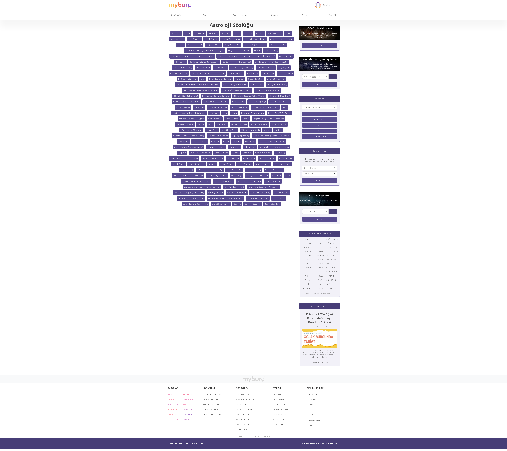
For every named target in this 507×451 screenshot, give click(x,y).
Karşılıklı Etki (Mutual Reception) (268, 118)
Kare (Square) (231, 118)
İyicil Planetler (215, 118)
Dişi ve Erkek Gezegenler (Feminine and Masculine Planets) (246, 56)
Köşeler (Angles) (239, 124)
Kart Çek (319, 45)
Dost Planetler (203, 67)
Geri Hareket (256, 84)
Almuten (226, 33)
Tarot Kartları (278, 424)
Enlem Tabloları (235, 73)
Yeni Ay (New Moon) (234, 187)
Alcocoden (199, 33)
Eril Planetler (268, 73)
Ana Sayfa (176, 15)
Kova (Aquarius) (278, 124)
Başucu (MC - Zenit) (231, 39)
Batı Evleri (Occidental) (255, 39)
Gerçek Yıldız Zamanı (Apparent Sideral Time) (197, 84)
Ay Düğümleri (177, 39)
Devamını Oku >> (319, 362)
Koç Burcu (171, 394)
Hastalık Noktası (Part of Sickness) (189, 113)
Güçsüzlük (199, 107)
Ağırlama (176, 33)
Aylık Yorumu (319, 131)
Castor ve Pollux (278, 45)
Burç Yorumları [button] (241, 15)
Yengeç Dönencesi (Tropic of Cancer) (202, 187)
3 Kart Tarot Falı (279, 404)
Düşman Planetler (265, 67)
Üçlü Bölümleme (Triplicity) (210, 170)
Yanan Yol (276, 175)
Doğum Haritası (242, 424)
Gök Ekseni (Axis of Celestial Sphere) (200, 90)
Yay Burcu (187, 404)
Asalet (288, 33)
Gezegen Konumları (244, 414)
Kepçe (201, 124)
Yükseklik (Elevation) (260, 192)
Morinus (278, 130)
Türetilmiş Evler (262, 164)
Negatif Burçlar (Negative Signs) (188, 136)
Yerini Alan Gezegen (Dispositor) (263, 187)
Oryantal (215, 141)
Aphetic (260, 33)
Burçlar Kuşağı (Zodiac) (255, 45)
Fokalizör (239, 79)
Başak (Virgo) (211, 39)
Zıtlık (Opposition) (220, 204)
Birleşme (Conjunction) (281, 39)
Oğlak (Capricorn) (240, 136)
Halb (284, 107)
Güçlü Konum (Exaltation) (216, 101)
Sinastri (235, 153)
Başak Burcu (172, 419)
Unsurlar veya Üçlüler (217, 175)
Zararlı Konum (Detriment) (195, 204)
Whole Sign (236, 175)
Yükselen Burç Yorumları (212, 414)
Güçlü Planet (238, 101)
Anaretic (248, 33)
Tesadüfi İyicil (178, 164)
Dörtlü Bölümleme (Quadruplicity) (271, 62)
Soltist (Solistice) (263, 153)
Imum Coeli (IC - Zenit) (279, 113)
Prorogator (234, 147)
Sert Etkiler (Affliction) (200, 153)
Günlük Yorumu (319, 119)
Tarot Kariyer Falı (280, 414)
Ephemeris (252, 73)
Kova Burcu (188, 414)
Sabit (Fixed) (250, 147)
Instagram (313, 395)
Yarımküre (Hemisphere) (249, 181)
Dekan (257, 50)
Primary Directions (216, 147)
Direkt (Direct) (271, 50)
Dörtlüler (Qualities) (182, 67)
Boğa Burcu (172, 399)
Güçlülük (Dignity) (257, 101)
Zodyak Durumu (252, 204)
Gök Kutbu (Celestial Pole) (267, 90)
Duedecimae (220, 67)
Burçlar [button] (207, 15)
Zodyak (237, 204)
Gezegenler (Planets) (277, 84)
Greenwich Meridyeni (279, 96)
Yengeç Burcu (172, 409)
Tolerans (212, 164)
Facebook (313, 405)
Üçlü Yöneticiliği (253, 170)
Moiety (267, 130)
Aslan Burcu (172, 414)
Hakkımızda (176, 443)
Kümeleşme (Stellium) (191, 130)
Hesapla (320, 84)
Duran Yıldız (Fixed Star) (242, 67)
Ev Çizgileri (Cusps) (187, 79)
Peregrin (237, 141)
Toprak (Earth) (227, 164)
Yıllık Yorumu (319, 136)
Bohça (180, 45)
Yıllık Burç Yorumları (211, 409)
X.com (311, 410)
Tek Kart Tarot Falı (280, 409)
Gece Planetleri (255, 79)
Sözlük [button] (333, 15)
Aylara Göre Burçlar (244, 409)
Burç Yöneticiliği (232, 45)
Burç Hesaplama (242, 394)
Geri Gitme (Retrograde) (235, 84)
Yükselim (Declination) (258, 198)
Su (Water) (280, 153)
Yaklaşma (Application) (257, 175)
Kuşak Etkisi (212, 130)
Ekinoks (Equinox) (178, 73)
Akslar (187, 33)
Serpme (182, 153)
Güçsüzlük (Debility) (217, 107)
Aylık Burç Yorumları (211, 404)
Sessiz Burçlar (221, 153)
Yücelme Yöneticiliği (236, 192)
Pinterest (312, 400)
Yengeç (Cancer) (273, 181)
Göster (319, 180)
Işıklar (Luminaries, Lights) (191, 118)
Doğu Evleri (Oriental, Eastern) (204, 62)
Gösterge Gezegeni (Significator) (249, 96)
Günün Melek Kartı (280, 419)
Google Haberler (315, 420)
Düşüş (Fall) (283, 67)
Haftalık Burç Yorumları (212, 399)
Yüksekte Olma (281, 192)
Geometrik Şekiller (276, 79)
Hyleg (234, 113)
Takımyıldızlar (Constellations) (184, 158)
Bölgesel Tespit (194, 45)
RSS (310, 425)
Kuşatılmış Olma (229, 130)
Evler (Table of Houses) (220, 79)
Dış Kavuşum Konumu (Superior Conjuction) (192, 56)
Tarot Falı (277, 394)
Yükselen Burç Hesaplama (246, 399)
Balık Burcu (188, 419)
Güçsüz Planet (183, 107)
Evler (202, 79)
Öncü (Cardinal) (200, 141)
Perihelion (250, 141)
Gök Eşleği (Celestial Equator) (236, 90)
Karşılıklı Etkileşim (185, 124)
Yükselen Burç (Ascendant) (191, 198)
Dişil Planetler (285, 56)
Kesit (210, 124)
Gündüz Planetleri (239, 107)
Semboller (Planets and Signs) (274, 147)
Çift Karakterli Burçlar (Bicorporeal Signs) (204, 50)
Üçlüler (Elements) (274, 170)
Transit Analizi (242, 429)
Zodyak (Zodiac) (272, 204)
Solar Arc (247, 153)
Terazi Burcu (188, 394)
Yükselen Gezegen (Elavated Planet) (225, 198)
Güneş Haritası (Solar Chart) (265, 107)
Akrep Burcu (188, 399)
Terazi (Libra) (249, 158)
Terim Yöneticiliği (267, 158)
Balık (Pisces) (194, 39)
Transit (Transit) (244, 164)
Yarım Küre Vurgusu (223, 181)
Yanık (287, 175)
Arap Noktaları (274, 33)
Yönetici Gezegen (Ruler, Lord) (189, 192)
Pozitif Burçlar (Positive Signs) (188, 147)
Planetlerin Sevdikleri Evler (272, 141)
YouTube (312, 415)
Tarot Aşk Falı (278, 399)
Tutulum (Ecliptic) (282, 164)
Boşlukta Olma (213, 45)
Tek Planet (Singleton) (212, 158)
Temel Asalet (233, 158)
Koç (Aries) (222, 124)
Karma (245, 118)
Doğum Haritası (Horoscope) (236, 62)
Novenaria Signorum (218, 136)
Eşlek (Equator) (285, 73)
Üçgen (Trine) (186, 170)
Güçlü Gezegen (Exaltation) (186, 101)
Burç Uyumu (241, 404)
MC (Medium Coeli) (250, 130)
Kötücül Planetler (259, 124)
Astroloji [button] (275, 15)
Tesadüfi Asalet (286, 158)
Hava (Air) (214, 113)
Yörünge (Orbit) (215, 192)
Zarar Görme (279, 198)
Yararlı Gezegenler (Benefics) (196, 181)
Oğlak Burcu (188, 409)
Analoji (237, 33)
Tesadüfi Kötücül (197, 164)
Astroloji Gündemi (243, 419)
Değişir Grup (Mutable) (239, 50)
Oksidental (183, 141)
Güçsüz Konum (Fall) (280, 101)
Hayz (224, 113)
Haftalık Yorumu (319, 125)
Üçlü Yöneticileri (234, 170)
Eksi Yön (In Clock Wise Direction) (207, 73)
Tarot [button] (304, 15)
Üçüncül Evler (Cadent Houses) (188, 175)
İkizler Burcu (172, 404)
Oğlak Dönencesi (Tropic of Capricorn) (271, 136)
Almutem (213, 33)
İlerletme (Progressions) (252, 113)
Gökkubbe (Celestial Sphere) (216, 96)
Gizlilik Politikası (195, 443)
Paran (226, 141)
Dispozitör (180, 62)
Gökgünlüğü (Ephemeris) (185, 96)
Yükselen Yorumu (319, 114)
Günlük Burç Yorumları (212, 394)
